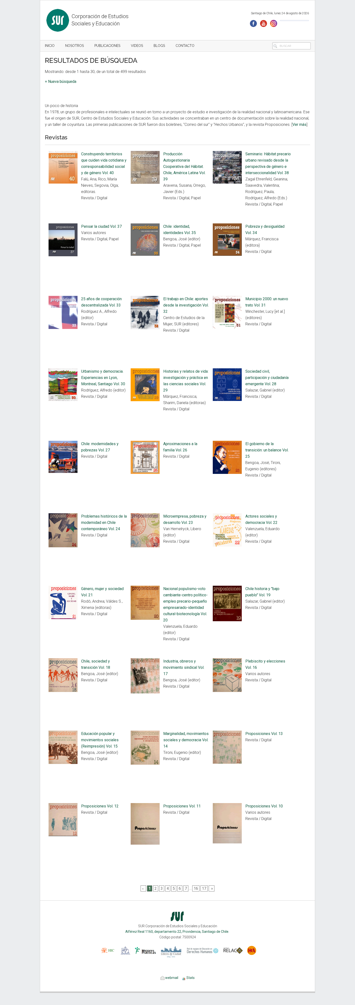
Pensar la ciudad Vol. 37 (101, 226)
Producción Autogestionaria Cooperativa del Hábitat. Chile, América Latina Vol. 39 (184, 166)
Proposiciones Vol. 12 (100, 806)
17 (204, 888)
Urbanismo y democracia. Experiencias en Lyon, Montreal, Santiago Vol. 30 (103, 377)
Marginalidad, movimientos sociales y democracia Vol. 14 (186, 739)
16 (196, 888)
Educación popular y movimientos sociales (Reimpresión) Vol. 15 (100, 739)
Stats (190, 978)
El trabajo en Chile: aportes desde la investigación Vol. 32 (186, 305)
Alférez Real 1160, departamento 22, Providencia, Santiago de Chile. (177, 932)
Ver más (299, 124)
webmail (171, 978)
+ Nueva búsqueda (60, 81)
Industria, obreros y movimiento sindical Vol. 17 (183, 667)
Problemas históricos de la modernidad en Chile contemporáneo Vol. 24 (104, 522)
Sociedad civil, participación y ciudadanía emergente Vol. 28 (267, 377)
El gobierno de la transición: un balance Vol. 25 (267, 450)
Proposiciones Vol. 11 (182, 806)
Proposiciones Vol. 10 (264, 806)
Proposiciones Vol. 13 (264, 733)
